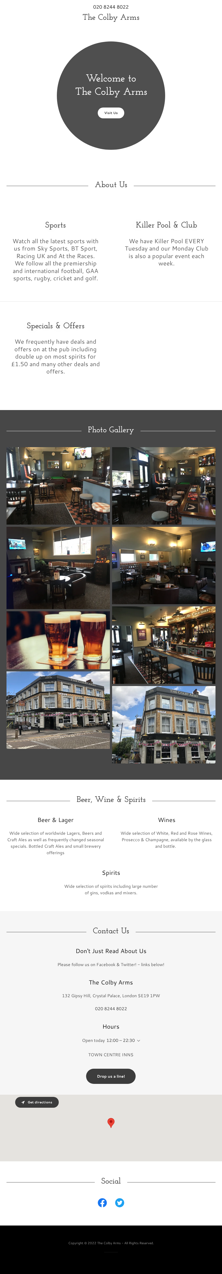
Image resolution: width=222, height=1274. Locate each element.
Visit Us (111, 112)
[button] (137, 1041)
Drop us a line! (111, 1076)
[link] (111, 18)
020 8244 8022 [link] (111, 6)
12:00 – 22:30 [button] (120, 1040)
